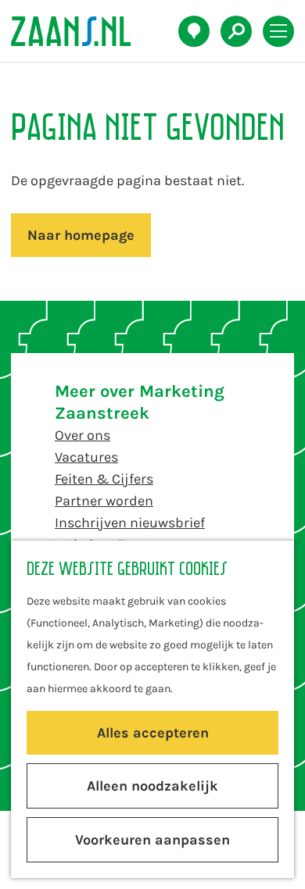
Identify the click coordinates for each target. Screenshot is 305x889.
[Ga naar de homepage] (79, 31)
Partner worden (104, 500)
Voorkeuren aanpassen (152, 839)
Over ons (82, 435)
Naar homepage (81, 235)
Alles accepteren (153, 732)
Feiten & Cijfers (104, 478)
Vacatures (86, 457)
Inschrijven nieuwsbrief (130, 522)
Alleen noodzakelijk (152, 785)
